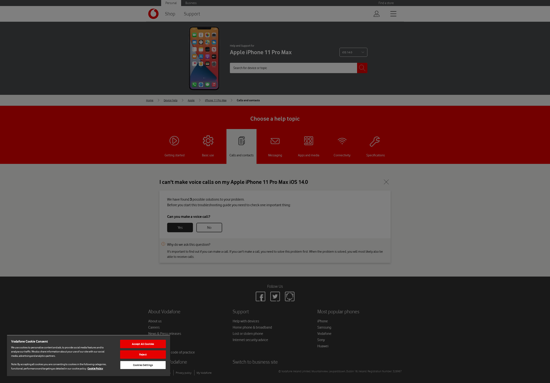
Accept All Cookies (143, 344)
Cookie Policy (95, 368)
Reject (143, 354)
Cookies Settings (143, 365)
